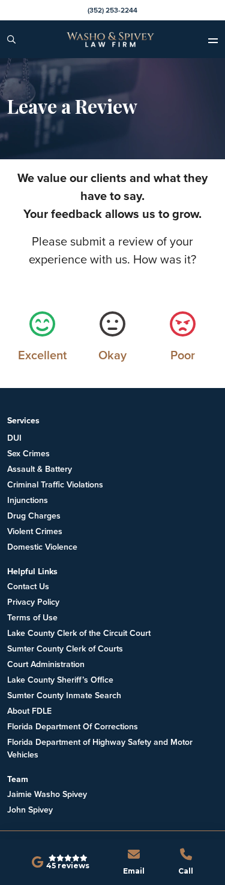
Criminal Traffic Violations (55, 484)
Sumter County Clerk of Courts (65, 648)
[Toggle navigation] (216, 40)
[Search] (11, 39)
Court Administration (46, 664)
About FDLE (29, 711)
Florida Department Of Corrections (72, 726)
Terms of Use (32, 617)
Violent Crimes (34, 531)
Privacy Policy (33, 602)
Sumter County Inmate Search (64, 695)
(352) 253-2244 (112, 10)
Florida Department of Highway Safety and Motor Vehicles (100, 748)
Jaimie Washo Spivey (47, 794)
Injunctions (27, 500)
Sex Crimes (28, 453)
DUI (14, 438)
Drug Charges (34, 516)
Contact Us (28, 586)
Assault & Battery (39, 469)
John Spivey (30, 810)
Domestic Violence (42, 547)
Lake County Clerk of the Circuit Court (79, 633)
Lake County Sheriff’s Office (60, 680)
